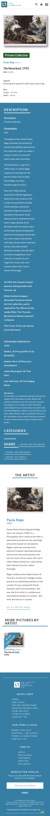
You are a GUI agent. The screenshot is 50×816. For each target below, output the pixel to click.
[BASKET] (41, 4)
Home (15, 699)
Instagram (25, 755)
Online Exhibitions (24, 705)
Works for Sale (22, 730)
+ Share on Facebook (31, 444)
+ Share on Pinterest (17, 452)
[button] (36, 4)
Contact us (19, 717)
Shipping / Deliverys (25, 733)
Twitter (23, 761)
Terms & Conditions (24, 736)
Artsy (21, 752)
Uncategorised (10, 438)
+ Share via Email (15, 457)
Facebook (24, 764)
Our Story (18, 702)
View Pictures (21, 714)
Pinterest (24, 758)
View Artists (20, 711)
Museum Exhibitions (25, 708)
